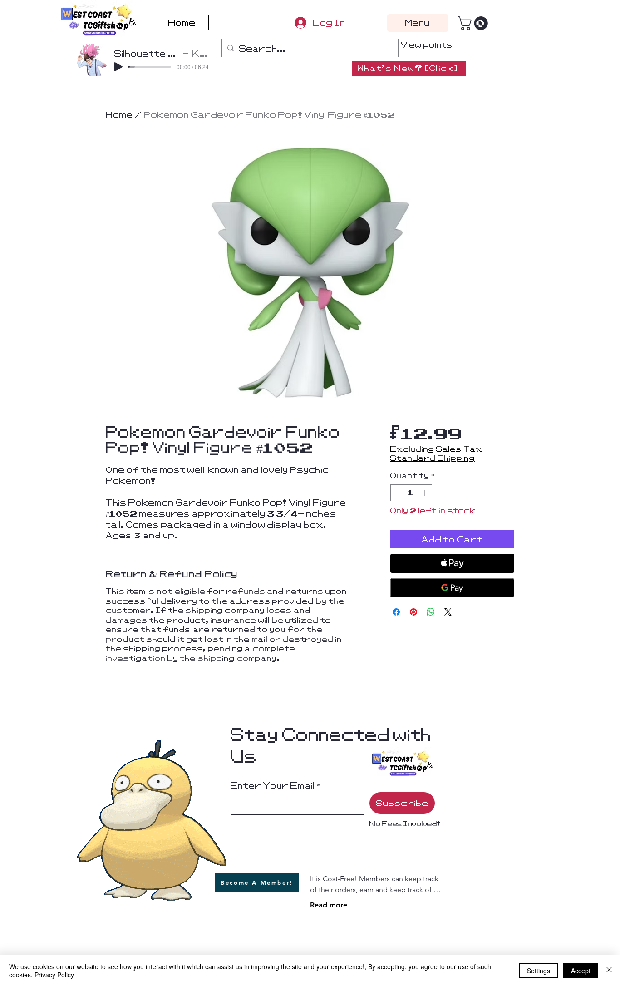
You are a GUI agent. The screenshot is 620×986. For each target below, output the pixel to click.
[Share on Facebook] (396, 611)
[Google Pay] (452, 587)
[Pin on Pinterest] (413, 611)
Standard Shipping (432, 458)
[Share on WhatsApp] (430, 611)
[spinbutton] (411, 493)
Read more (328, 905)
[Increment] (425, 493)
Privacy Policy (54, 974)
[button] (474, 23)
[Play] (118, 66)
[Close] (609, 970)
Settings (538, 970)
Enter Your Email (273, 785)
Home (119, 115)
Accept (580, 970)
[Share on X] (448, 611)
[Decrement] (397, 493)
